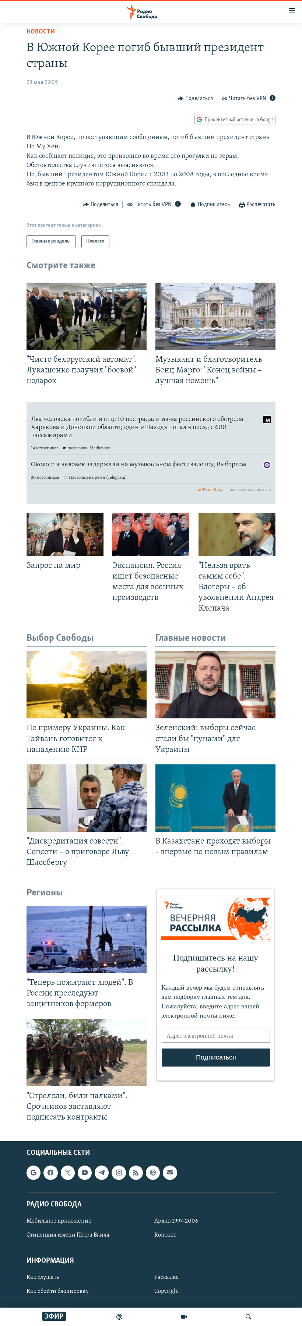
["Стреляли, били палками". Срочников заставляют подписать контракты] (87, 1052)
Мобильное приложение (59, 1221)
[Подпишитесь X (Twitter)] (68, 1173)
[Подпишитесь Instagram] (119, 1173)
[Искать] (249, 1317)
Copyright (166, 1291)
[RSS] (136, 1173)
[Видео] (184, 1317)
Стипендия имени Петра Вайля (68, 1235)
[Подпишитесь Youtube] (85, 1173)
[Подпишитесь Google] (34, 1173)
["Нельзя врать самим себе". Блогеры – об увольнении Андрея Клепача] (237, 534)
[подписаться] (170, 1173)
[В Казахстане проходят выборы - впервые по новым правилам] (215, 798)
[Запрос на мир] (65, 534)
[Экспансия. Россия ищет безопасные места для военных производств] (150, 534)
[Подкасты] (153, 1173)
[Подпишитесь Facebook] (50, 1173)
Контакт (165, 1235)
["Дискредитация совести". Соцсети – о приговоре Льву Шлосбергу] (87, 798)
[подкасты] (119, 1317)
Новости (41, 32)
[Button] (195, 98)
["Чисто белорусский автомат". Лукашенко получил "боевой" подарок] (87, 316)
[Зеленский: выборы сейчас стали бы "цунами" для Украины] (215, 684)
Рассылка (166, 1277)
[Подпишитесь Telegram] (102, 1173)
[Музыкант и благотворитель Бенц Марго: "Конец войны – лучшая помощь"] (215, 316)
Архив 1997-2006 (176, 1221)
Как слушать (43, 1277)
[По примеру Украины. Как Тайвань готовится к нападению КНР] (87, 684)
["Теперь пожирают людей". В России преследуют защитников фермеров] (87, 939)
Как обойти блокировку (58, 1291)
